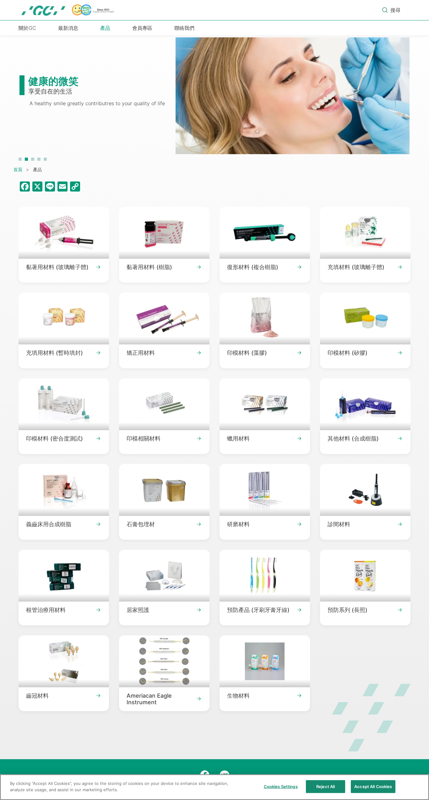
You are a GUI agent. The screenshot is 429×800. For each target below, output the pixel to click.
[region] (214, 787)
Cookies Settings (281, 786)
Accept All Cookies (373, 786)
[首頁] (68, 10)
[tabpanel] (214, 98)
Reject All (325, 786)
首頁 (18, 169)
